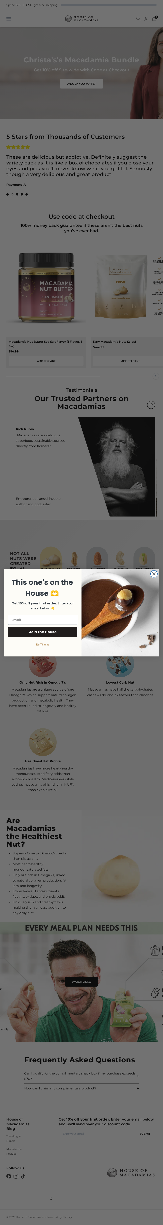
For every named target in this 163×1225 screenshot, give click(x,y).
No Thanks (42, 644)
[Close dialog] (153, 573)
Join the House (43, 631)
